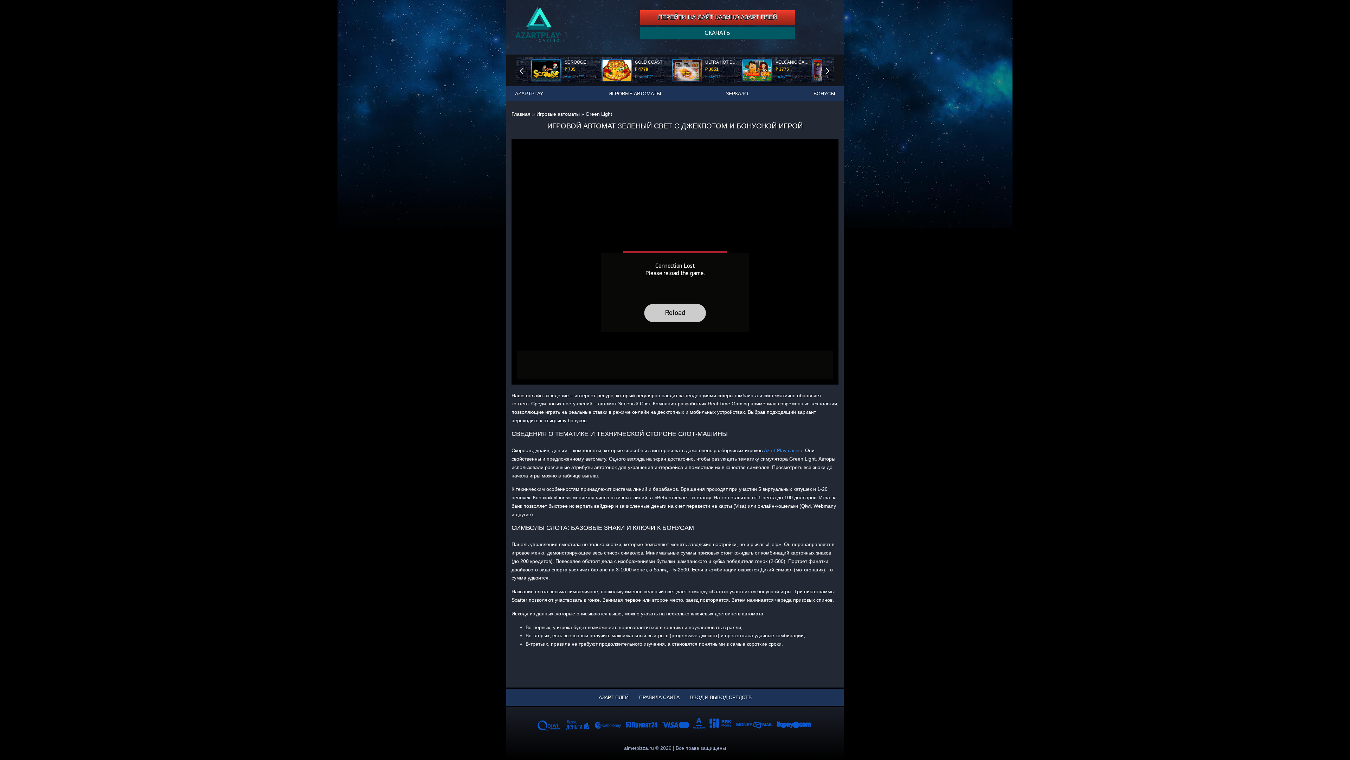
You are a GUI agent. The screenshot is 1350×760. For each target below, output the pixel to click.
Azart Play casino (783, 450)
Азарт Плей (614, 697)
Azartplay (529, 93)
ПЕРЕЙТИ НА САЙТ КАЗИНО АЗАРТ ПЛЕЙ (717, 17)
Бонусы (824, 93)
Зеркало (737, 93)
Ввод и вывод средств (721, 697)
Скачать (717, 33)
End (527, 70)
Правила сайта (659, 697)
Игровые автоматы (635, 93)
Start (832, 70)
